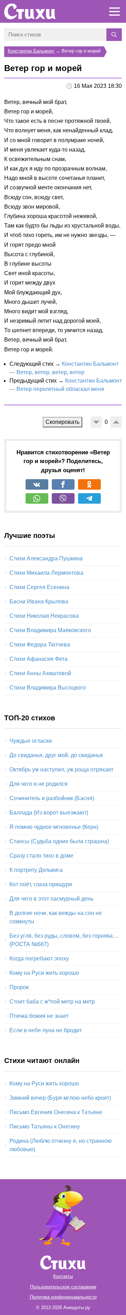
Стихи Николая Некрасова (44, 616)
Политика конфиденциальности (63, 1297)
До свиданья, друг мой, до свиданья (56, 755)
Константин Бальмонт (31, 51)
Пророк (19, 987)
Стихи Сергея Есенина (39, 587)
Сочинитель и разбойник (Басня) (51, 798)
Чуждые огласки (30, 741)
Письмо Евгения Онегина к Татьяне (55, 1112)
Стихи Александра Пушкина (46, 558)
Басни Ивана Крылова (38, 601)
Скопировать (62, 422)
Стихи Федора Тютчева (39, 645)
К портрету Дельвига (36, 870)
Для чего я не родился (38, 784)
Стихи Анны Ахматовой (40, 673)
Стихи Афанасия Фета (38, 659)
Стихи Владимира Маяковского (50, 630)
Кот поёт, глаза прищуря (40, 884)
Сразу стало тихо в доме (41, 856)
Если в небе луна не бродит (45, 1030)
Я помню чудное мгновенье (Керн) (53, 827)
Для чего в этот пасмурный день (51, 899)
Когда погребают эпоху (39, 958)
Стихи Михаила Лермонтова (46, 573)
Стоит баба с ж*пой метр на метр (52, 1002)
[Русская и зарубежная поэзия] (30, 11)
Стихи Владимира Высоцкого (47, 688)
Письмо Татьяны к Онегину (44, 1126)
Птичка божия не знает (39, 1016)
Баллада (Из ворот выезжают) (48, 813)
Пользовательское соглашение (63, 1286)
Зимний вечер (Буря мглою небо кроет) (60, 1098)
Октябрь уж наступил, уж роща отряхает (61, 769)
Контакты (63, 1276)
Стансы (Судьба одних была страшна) (59, 841)
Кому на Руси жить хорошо (44, 973)
